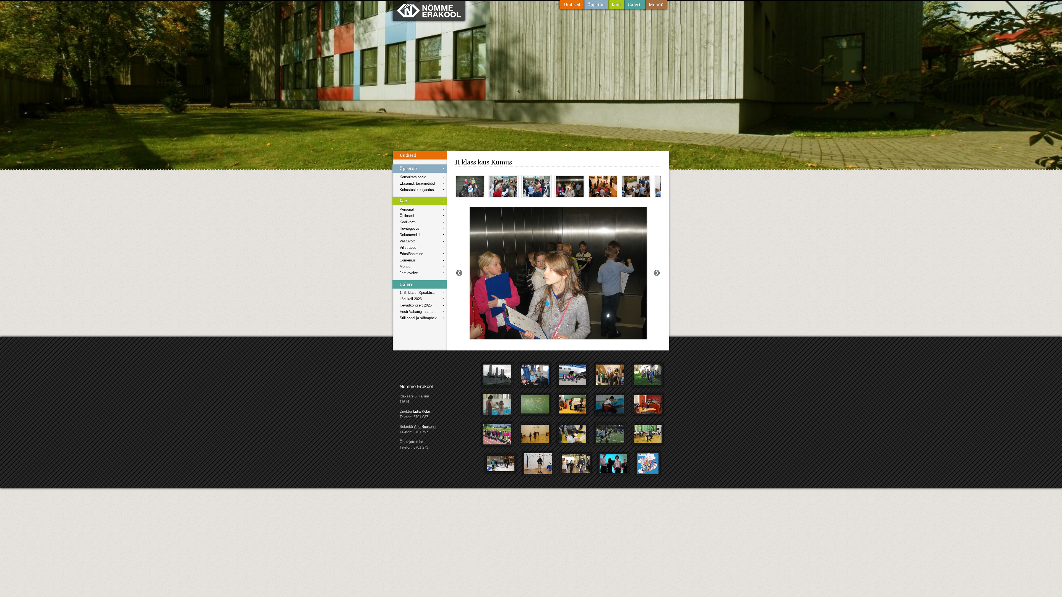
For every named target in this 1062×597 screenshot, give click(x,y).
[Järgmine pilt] (656, 273)
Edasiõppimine (411, 254)
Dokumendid (410, 235)
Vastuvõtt (407, 241)
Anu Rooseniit (425, 427)
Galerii (634, 4)
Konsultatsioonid (413, 177)
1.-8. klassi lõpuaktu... (417, 292)
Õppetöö (596, 4)
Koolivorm (408, 222)
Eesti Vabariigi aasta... (418, 312)
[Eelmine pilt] (459, 273)
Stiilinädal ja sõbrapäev (418, 318)
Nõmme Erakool (429, 10)
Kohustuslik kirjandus (417, 190)
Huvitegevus (410, 228)
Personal (407, 209)
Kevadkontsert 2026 (416, 305)
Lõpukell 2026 (411, 299)
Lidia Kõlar (421, 411)
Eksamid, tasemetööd (417, 183)
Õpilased (407, 216)
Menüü (656, 4)
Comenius (408, 260)
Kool (616, 4)
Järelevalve (409, 273)
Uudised (572, 4)
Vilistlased (408, 247)
